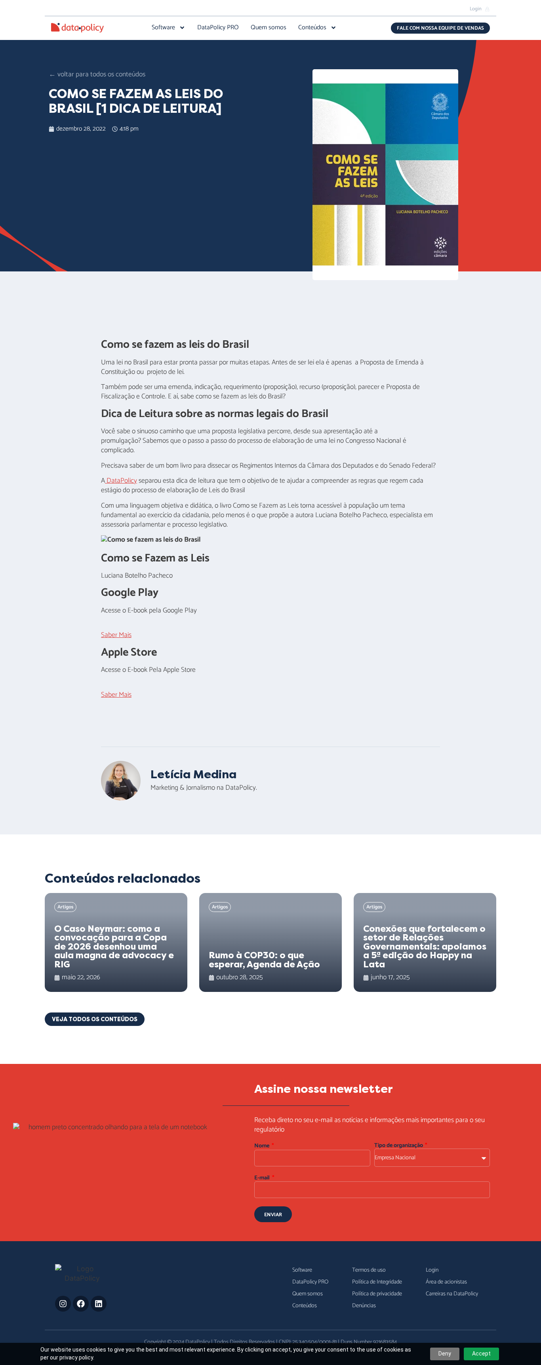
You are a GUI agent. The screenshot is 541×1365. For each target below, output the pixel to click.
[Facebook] (81, 1304)
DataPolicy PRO (218, 28)
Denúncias (364, 1305)
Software (163, 28)
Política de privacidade (377, 1294)
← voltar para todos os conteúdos (97, 74)
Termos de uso (369, 1270)
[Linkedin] (99, 1304)
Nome (262, 1146)
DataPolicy (121, 481)
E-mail (262, 1178)
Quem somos (268, 28)
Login (432, 1270)
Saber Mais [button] (116, 635)
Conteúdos (312, 28)
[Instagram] (63, 1304)
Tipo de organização (399, 1146)
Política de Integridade (377, 1282)
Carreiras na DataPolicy (452, 1294)
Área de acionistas (446, 1282)
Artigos (65, 907)
